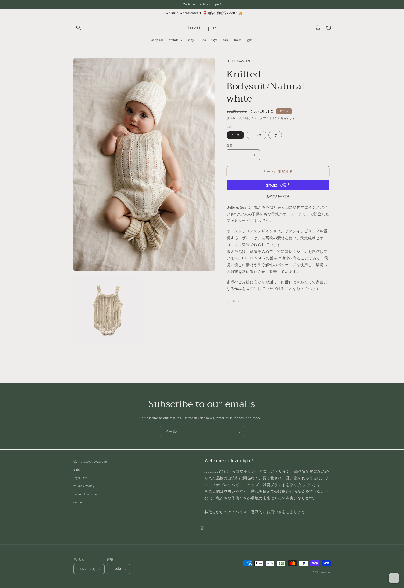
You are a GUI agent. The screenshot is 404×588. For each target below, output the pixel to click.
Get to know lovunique (90, 461)
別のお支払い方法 (278, 196)
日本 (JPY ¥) (86, 569)
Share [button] (236, 301)
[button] (78, 27)
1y (275, 135)
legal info (80, 478)
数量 (230, 145)
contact (78, 502)
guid (76, 469)
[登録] (239, 431)
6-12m (256, 135)
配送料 (243, 118)
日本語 (116, 569)
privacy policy (83, 486)
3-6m (235, 135)
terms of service (85, 494)
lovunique (325, 572)
